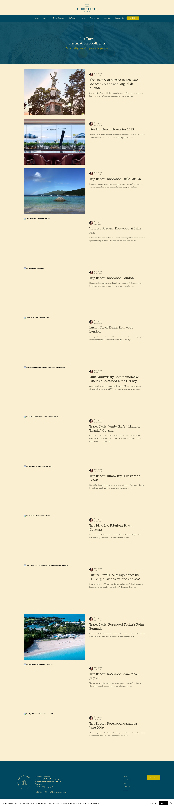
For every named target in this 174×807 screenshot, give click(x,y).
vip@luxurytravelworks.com (58, 792)
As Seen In (126, 786)
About (125, 776)
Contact (125, 790)
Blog (124, 783)
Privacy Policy (93, 803)
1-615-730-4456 (41, 792)
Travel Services (128, 780)
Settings (153, 803)
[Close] (171, 803)
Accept (163, 803)
